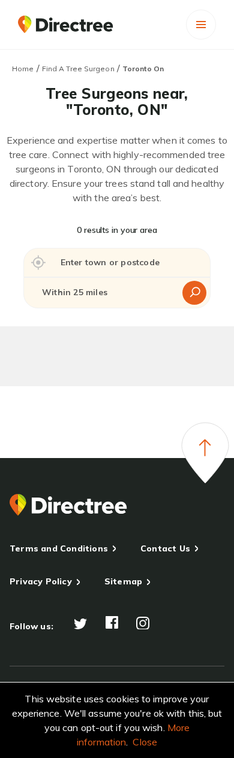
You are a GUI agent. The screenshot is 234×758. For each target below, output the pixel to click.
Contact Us (165, 548)
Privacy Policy (41, 581)
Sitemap (123, 581)
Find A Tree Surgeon (78, 68)
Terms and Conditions (59, 548)
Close (145, 742)
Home (23, 68)
